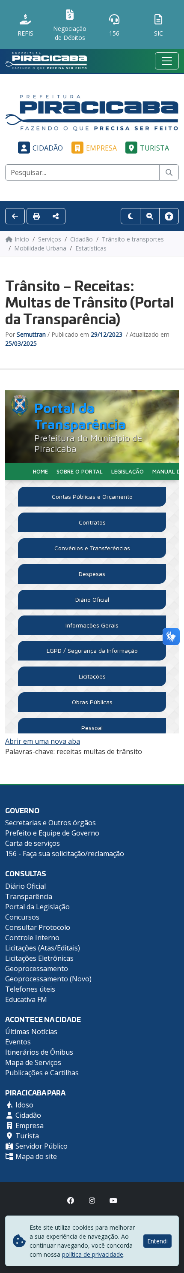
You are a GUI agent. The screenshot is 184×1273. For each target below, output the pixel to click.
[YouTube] (113, 1200)
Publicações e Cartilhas (42, 1072)
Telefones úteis (30, 989)
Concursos (22, 917)
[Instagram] (92, 1200)
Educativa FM (26, 999)
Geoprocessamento (36, 968)
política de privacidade (92, 1254)
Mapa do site (35, 1156)
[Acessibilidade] (169, 216)
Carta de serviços (32, 843)
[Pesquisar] (169, 172)
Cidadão (48, 148)
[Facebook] (70, 1200)
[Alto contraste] (130, 216)
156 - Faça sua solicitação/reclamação (64, 853)
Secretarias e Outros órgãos (50, 822)
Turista (154, 148)
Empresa (101, 148)
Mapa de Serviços (33, 1062)
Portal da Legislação (37, 906)
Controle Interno (32, 937)
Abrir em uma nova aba (42, 741)
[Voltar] (15, 216)
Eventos (18, 1042)
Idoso (23, 1105)
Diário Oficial (25, 886)
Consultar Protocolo (37, 927)
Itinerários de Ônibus (39, 1052)
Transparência (28, 896)
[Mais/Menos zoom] (150, 216)
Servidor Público (41, 1146)
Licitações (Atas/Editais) (42, 948)
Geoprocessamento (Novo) (48, 978)
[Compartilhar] (55, 216)
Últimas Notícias (31, 1031)
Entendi (157, 1241)
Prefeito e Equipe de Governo (52, 833)
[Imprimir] (36, 216)
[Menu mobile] (167, 60)
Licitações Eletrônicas (39, 958)
